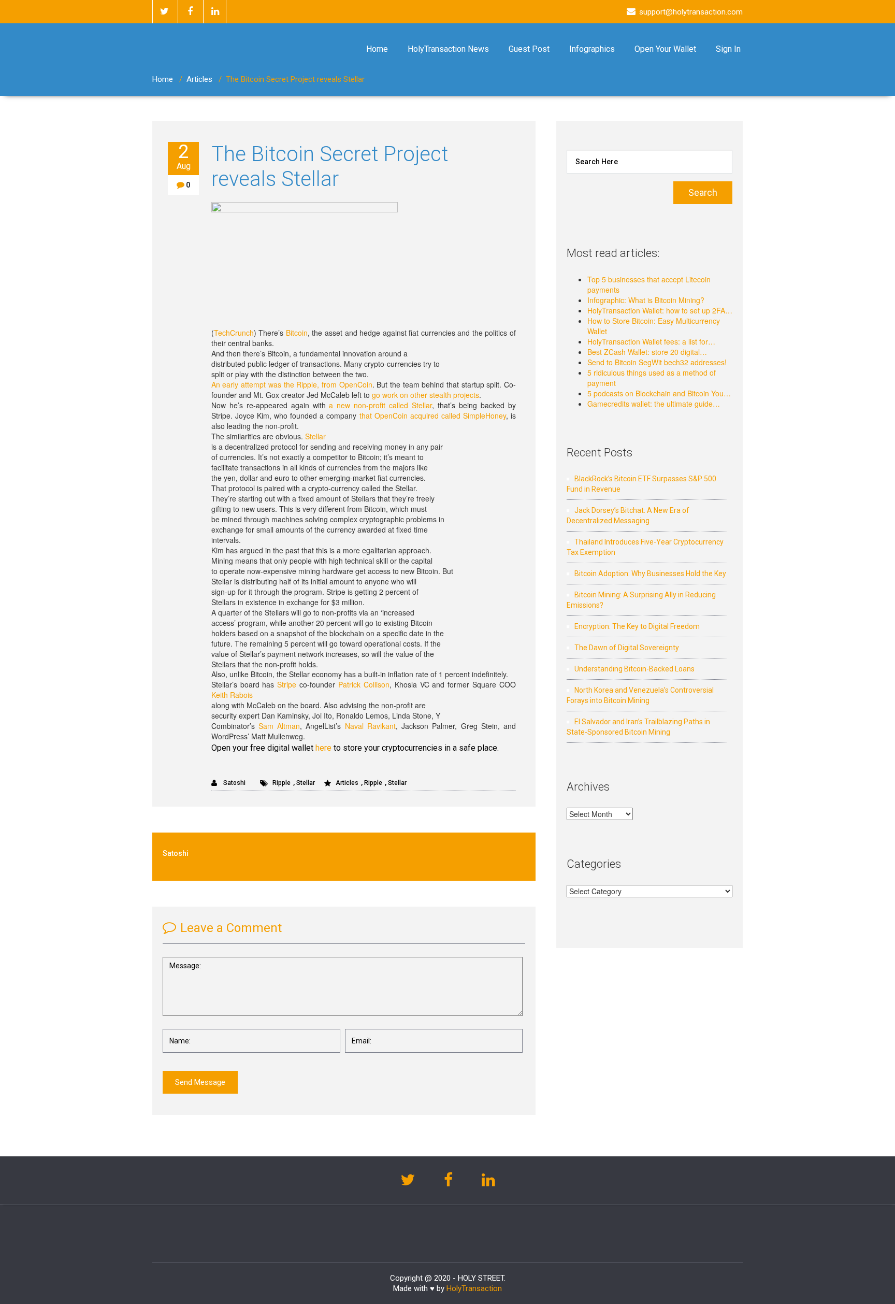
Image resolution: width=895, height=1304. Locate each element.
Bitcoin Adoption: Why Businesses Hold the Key (650, 573)
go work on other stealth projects (425, 395)
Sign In (728, 49)
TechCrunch (234, 332)
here (323, 748)
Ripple (281, 782)
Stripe (286, 684)
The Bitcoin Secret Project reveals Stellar (329, 166)
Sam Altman (279, 726)
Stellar (315, 436)
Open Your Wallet (665, 49)
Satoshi (234, 782)
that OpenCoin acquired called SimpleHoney (432, 415)
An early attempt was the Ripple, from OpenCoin (291, 384)
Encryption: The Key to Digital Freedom (637, 626)
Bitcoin (297, 332)
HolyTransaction (474, 1288)
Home (377, 49)
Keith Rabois (232, 695)
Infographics (592, 49)
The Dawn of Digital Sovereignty (626, 647)
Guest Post (529, 49)
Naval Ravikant (370, 726)
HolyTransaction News (448, 49)
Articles (199, 79)
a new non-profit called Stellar (380, 405)
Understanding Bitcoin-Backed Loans (634, 669)
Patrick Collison (363, 684)
